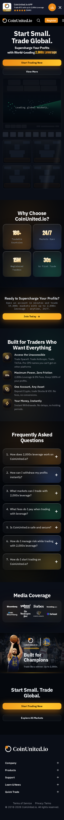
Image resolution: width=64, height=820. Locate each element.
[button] (32, 456)
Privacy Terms (43, 803)
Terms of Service (22, 803)
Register (51, 20)
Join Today (32, 316)
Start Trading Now (31, 62)
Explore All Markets (32, 717)
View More (32, 71)
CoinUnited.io (17, 20)
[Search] (38, 20)
